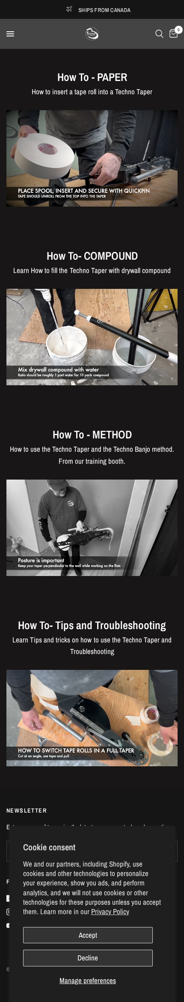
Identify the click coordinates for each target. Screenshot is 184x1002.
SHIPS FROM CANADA (68, 9)
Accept (88, 935)
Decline (87, 958)
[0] (172, 34)
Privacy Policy (110, 911)
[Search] (159, 34)
